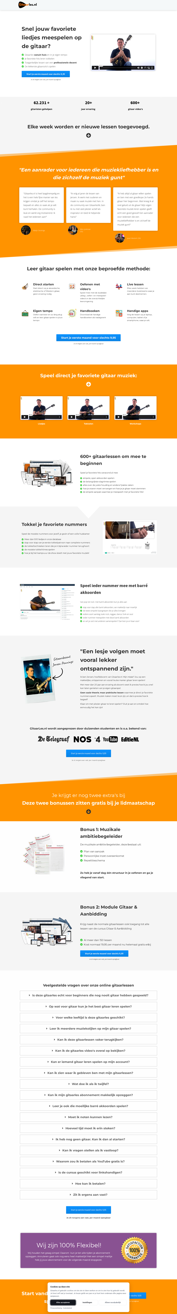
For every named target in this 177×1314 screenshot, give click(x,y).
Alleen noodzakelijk (113, 1302)
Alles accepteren (63, 1302)
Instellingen (87, 1302)
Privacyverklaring (56, 1308)
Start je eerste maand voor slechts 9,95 (88, 753)
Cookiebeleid (67, 1308)
